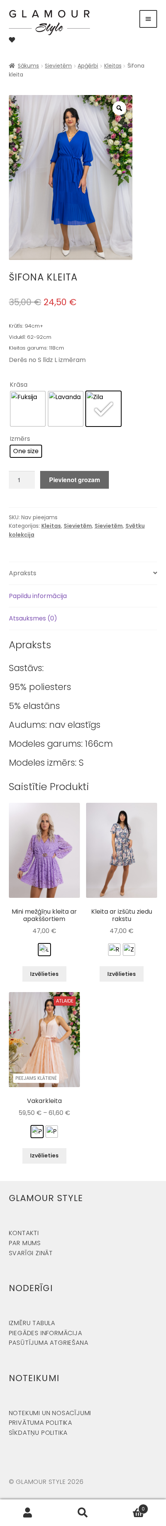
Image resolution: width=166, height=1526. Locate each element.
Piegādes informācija (45, 1333)
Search (82, 1513)
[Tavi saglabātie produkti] (12, 40)
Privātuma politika (40, 1422)
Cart (128, 1506)
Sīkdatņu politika (38, 1432)
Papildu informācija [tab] (38, 595)
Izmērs (20, 438)
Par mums (25, 1243)
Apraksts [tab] (22, 573)
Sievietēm (58, 66)
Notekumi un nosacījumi (50, 1413)
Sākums (28, 66)
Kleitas (113, 66)
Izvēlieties (44, 974)
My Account (27, 1513)
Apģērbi (88, 66)
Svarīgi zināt (31, 1253)
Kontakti (24, 1233)
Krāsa (18, 384)
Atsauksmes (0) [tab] (33, 618)
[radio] (27, 408)
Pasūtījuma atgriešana (48, 1342)
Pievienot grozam (74, 479)
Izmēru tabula (32, 1323)
